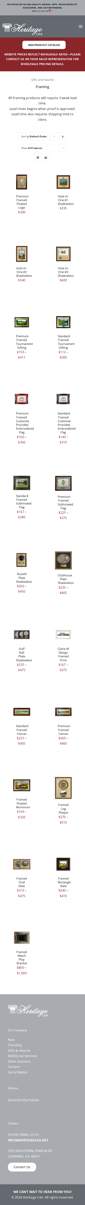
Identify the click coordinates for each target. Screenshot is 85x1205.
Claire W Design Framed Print (63, 654)
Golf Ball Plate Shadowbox (24, 654)
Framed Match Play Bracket (21, 957)
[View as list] (46, 158)
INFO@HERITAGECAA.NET (28, 1140)
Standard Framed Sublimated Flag (23, 501)
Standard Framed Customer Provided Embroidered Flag (67, 422)
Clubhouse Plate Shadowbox (66, 579)
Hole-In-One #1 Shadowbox (66, 200)
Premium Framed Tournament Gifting (24, 341)
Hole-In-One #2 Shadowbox (24, 272)
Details (21, 185)
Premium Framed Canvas (64, 729)
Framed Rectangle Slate (64, 882)
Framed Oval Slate (21, 882)
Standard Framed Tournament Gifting (66, 341)
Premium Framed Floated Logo (22, 202)
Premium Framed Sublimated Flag (65, 502)
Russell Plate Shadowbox (24, 577)
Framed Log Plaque (63, 808)
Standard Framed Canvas (22, 729)
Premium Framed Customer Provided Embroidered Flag (25, 422)
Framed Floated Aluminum (23, 803)
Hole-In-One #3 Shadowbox (66, 272)
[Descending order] (63, 136)
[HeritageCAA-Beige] (22, 25)
